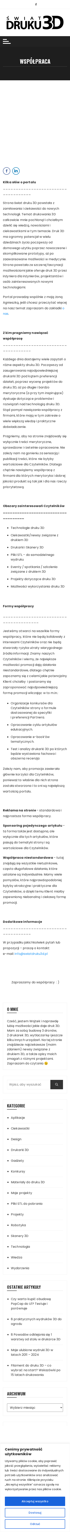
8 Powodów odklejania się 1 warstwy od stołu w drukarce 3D (36, 1337)
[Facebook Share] (6, 171)
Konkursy (18, 1171)
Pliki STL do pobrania (26, 1203)
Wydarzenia (20, 1268)
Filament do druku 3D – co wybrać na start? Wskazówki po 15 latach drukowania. (35, 1370)
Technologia (20, 1246)
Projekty (17, 1214)
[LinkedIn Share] (16, 171)
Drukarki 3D (20, 1150)
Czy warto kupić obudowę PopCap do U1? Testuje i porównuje (31, 1304)
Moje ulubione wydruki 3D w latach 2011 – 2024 (32, 1352)
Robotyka (18, 1225)
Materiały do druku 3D (28, 1182)
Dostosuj (35, 1513)
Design (16, 1139)
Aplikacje (18, 1117)
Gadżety (17, 1160)
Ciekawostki (20, 1128)
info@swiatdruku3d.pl (31, 954)
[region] (35, 1487)
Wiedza (16, 1257)
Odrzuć (35, 1524)
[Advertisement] (35, 117)
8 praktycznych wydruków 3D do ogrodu (36, 1321)
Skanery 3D (20, 1236)
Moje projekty (21, 1193)
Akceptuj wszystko (35, 1501)
